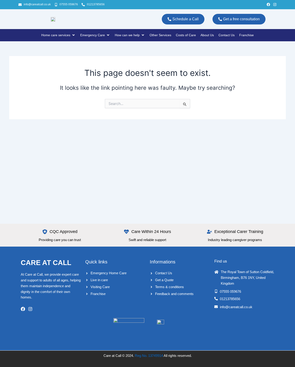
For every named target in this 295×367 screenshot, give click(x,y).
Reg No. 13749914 (149, 356)
